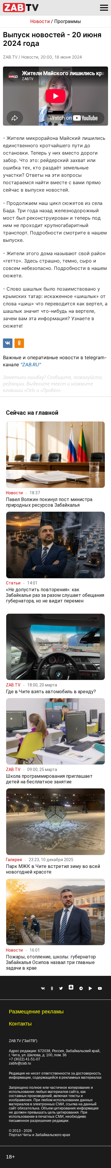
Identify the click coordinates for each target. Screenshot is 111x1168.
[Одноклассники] (52, 988)
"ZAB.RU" (30, 364)
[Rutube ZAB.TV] (90, 988)
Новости (40, 21)
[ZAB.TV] (20, 11)
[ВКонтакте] (43, 988)
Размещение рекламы (36, 1012)
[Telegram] (81, 988)
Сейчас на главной (32, 412)
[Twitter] (61, 988)
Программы (67, 21)
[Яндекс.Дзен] (71, 988)
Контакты (20, 1024)
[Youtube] (100, 988)
